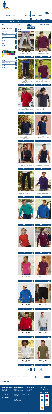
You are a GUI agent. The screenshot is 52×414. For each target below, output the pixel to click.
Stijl (3, 65)
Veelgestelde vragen (18, 391)
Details (4, 40)
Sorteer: (42, 24)
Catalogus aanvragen (18, 398)
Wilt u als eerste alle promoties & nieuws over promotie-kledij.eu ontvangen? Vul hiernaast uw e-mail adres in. (16, 379)
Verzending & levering (18, 390)
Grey (28, 24)
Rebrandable (6, 63)
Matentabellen (4, 400)
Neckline (4, 60)
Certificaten (5, 38)
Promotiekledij (29, 389)
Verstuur (47, 376)
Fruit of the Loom (7, 28)
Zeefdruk (28, 391)
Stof (3, 67)
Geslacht (5, 45)
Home (8, 21)
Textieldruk (29, 390)
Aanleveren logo (5, 399)
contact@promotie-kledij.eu (7, 393)
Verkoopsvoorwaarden (18, 399)
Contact (15, 389)
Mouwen (4, 58)
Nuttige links (4, 402)
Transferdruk (29, 394)
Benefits (4, 36)
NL (35, 19)
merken (4, 31)
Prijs (43, 27)
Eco (3, 43)
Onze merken (16, 396)
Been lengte (5, 33)
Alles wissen (30, 27)
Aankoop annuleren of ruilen (19, 393)
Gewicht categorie (7, 48)
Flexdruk (28, 393)
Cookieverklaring (17, 400)
